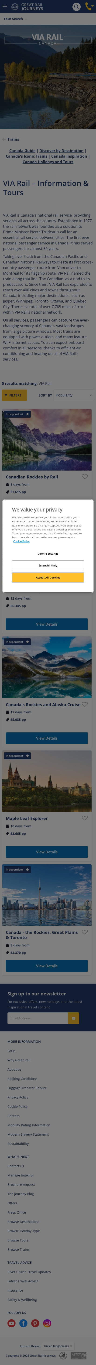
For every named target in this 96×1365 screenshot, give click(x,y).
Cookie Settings (48, 553)
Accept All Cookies (48, 577)
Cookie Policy (21, 541)
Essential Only (48, 565)
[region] (47, 546)
